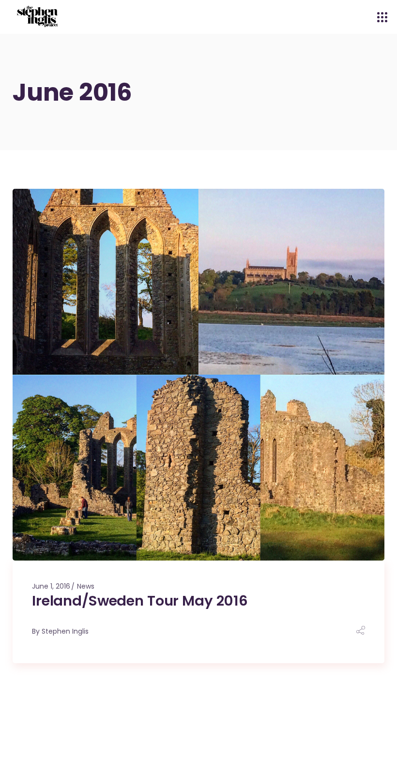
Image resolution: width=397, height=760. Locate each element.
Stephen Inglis (65, 631)
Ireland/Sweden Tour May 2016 (140, 600)
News (85, 586)
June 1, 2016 (51, 586)
